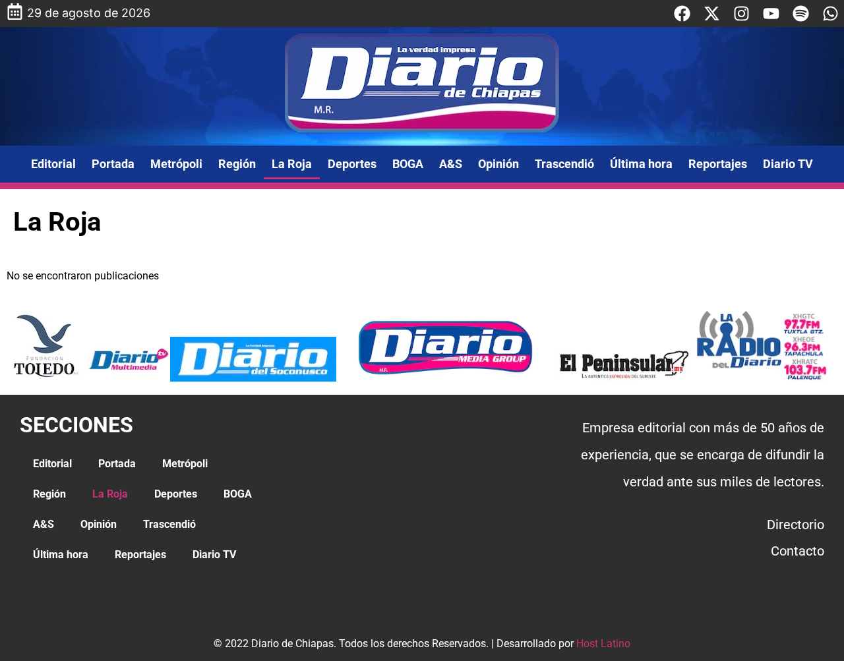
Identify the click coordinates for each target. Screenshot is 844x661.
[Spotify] (800, 13)
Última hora (641, 164)
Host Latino (603, 643)
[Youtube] (771, 13)
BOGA (407, 164)
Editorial (53, 164)
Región (237, 164)
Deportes (352, 164)
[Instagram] (741, 13)
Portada (113, 164)
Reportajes (717, 164)
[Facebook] (682, 13)
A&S (450, 164)
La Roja (292, 164)
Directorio (795, 524)
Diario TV (788, 164)
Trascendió (564, 164)
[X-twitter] (711, 13)
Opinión (498, 164)
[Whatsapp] (830, 13)
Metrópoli (176, 164)
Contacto (797, 551)
